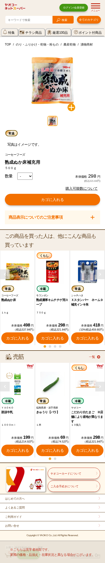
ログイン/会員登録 (73, 7)
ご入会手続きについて (64, 486)
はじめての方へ (15, 498)
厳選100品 (60, 33)
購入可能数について (81, 188)
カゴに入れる (52, 199)
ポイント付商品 (90, 33)
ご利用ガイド (13, 516)
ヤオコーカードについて (65, 473)
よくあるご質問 (15, 507)
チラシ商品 (33, 33)
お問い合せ (12, 525)
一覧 (92, 357)
